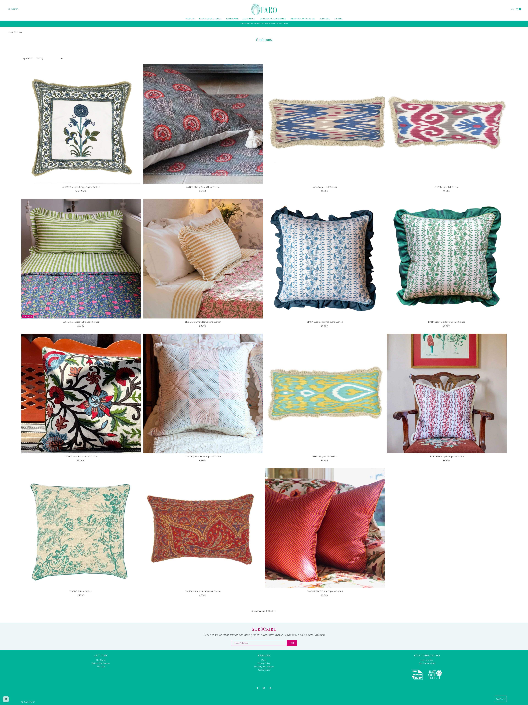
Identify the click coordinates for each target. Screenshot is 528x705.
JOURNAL (324, 18)
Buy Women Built (427, 663)
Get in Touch (264, 670)
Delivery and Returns (264, 666)
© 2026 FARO (28, 702)
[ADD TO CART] (203, 124)
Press (263, 660)
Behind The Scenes (101, 663)
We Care (101, 666)
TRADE (338, 18)
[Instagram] (264, 688)
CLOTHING (249, 18)
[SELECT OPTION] (81, 124)
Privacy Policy (264, 663)
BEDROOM (232, 18)
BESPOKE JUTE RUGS (303, 18)
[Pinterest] (270, 688)
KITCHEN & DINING (210, 18)
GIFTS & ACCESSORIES (273, 18)
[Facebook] (257, 688)
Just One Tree (427, 660)
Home (9, 32)
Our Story (100, 660)
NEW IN (190, 18)
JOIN (292, 643)
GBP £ (499, 699)
